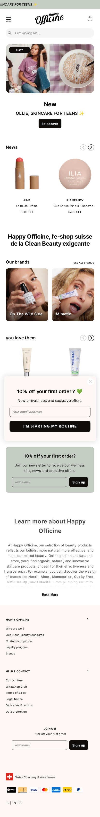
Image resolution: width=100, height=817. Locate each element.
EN (14, 803)
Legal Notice (14, 699)
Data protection (16, 711)
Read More (50, 595)
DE (20, 803)
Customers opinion (19, 641)
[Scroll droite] (91, 147)
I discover (50, 124)
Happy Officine (17, 619)
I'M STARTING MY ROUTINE (50, 426)
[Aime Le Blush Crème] (27, 194)
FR (8, 803)
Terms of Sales (16, 692)
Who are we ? (15, 628)
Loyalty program (17, 647)
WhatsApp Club (16, 686)
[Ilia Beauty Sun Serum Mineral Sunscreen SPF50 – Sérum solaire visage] (75, 194)
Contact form (15, 680)
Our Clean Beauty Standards (25, 635)
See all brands (84, 262)
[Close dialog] (90, 381)
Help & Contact (18, 671)
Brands (10, 653)
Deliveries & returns (19, 705)
